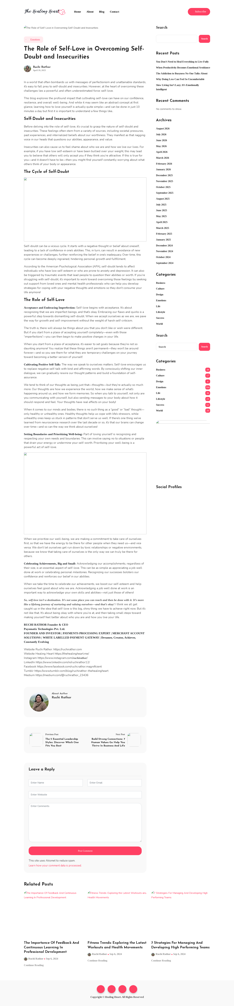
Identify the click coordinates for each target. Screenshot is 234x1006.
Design (159, 294)
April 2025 (161, 222)
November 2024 (164, 251)
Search (161, 27)
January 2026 (163, 169)
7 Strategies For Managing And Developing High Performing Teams (180, 945)
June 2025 (161, 210)
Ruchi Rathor (42, 67)
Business (160, 283)
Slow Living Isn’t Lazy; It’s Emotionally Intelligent (177, 87)
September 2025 (164, 192)
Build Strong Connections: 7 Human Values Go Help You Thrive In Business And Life (108, 742)
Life (158, 306)
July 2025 (161, 204)
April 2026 (161, 152)
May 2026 (161, 146)
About (90, 11)
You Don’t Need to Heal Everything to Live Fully (182, 61)
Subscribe (200, 11)
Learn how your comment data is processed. (55, 865)
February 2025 (164, 233)
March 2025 (162, 228)
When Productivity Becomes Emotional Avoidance (183, 67)
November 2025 (164, 181)
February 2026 (164, 163)
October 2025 (163, 187)
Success (160, 318)
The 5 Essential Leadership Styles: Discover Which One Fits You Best (62, 742)
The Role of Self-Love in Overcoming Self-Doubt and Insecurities (84, 53)
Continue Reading (34, 965)
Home (77, 11)
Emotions (35, 39)
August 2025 (163, 198)
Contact (114, 11)
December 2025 (164, 175)
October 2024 (163, 257)
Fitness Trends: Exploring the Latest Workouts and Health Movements (117, 945)
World (159, 323)
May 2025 (161, 216)
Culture (160, 288)
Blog (101, 11)
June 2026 (161, 140)
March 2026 (162, 157)
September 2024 (164, 263)
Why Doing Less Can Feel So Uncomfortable (180, 79)
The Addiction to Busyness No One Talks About (181, 73)
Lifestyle (160, 312)
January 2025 (163, 239)
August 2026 (163, 128)
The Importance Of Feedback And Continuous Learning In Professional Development (51, 947)
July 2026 (161, 134)
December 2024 (164, 245)
